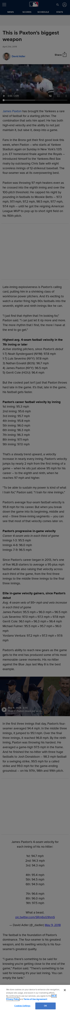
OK (45, 1005)
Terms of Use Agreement (35, 999)
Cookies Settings (22, 1005)
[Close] (64, 990)
